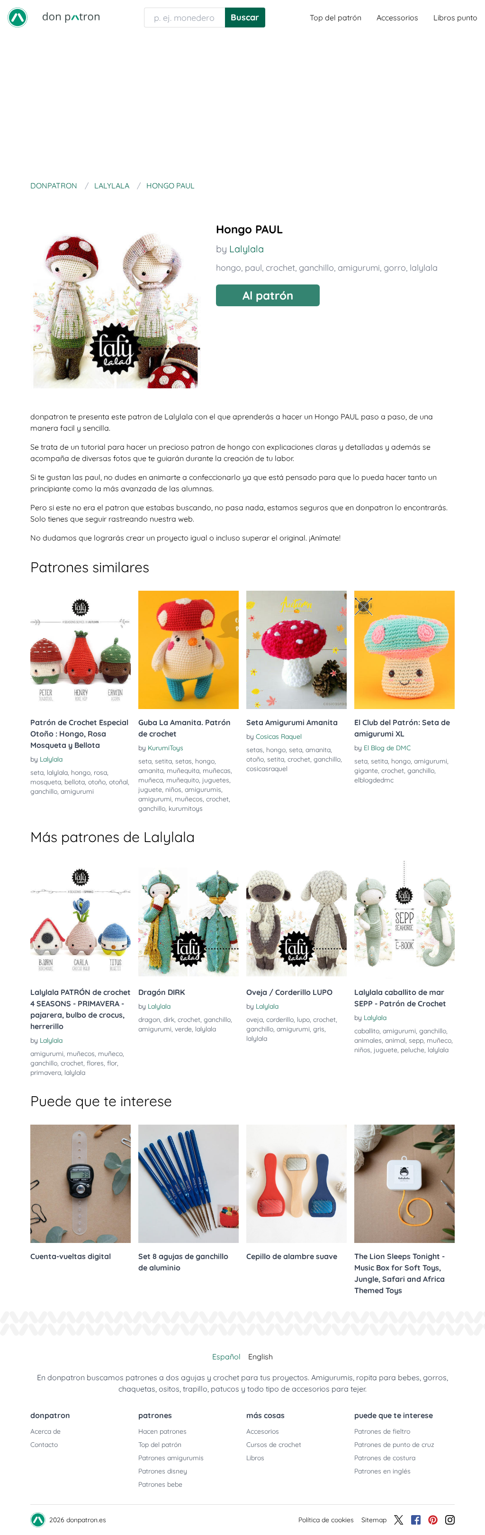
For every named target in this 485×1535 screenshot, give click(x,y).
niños (173, 789)
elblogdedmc (374, 780)
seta (37, 772)
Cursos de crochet (273, 1444)
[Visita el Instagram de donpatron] (450, 1520)
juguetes (215, 780)
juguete (150, 789)
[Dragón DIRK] (188, 920)
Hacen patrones (162, 1431)
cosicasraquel (266, 768)
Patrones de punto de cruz (394, 1444)
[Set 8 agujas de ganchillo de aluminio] (188, 1184)
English (260, 1356)
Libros (255, 1458)
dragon (149, 1019)
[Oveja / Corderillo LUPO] (296, 920)
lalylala (424, 267)
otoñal (118, 782)
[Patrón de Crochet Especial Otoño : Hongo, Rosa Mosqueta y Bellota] (80, 650)
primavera (45, 1072)
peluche (412, 1050)
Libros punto (455, 17)
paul (253, 267)
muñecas (217, 770)
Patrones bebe (160, 1484)
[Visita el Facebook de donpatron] (416, 1520)
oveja (254, 1019)
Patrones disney (162, 1471)
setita (163, 761)
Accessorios (397, 17)
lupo (303, 1019)
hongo (228, 267)
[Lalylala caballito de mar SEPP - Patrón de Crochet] (404, 920)
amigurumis (203, 789)
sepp (416, 1040)
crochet (280, 267)
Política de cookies (326, 1520)
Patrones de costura (384, 1458)
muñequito (182, 780)
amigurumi (359, 267)
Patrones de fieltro (382, 1431)
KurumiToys (165, 748)
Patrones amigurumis (171, 1458)
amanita (150, 770)
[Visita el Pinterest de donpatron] (433, 1520)
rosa (100, 772)
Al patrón (267, 295)
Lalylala (246, 249)
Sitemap (373, 1520)
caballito (366, 1031)
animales (368, 1040)
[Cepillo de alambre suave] (296, 1184)
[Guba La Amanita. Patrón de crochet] (188, 650)
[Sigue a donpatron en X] (399, 1520)
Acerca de (45, 1431)
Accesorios (262, 1431)
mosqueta (45, 782)
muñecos (189, 799)
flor (112, 1063)
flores (95, 1063)
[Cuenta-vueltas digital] (80, 1184)
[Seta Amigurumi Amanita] (296, 650)
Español (226, 1356)
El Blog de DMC (387, 748)
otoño (97, 782)
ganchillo (316, 267)
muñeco (110, 1053)
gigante (366, 770)
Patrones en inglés (382, 1471)
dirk (168, 1019)
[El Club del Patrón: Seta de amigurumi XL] (404, 650)
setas (183, 761)
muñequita (183, 770)
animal (395, 1040)
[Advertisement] (242, 106)
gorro (395, 267)
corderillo (280, 1019)
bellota (74, 782)
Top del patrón (335, 17)
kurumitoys (186, 808)
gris (318, 1029)
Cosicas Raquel (279, 736)
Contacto (44, 1444)
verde (183, 1029)
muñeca (150, 780)
